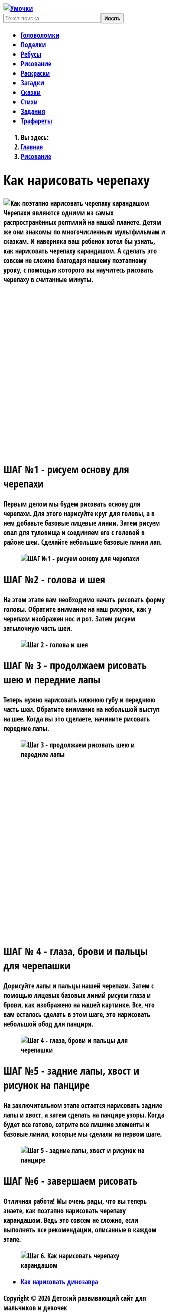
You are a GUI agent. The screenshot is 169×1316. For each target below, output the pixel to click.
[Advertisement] (84, 368)
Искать (112, 18)
